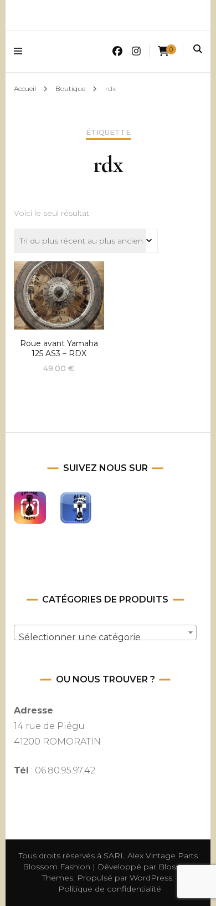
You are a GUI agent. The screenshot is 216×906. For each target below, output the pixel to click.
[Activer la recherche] (197, 49)
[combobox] (105, 632)
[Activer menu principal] (21, 51)
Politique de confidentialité (109, 889)
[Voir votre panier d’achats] (163, 51)
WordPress (151, 878)
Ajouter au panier (58, 292)
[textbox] (105, 637)
